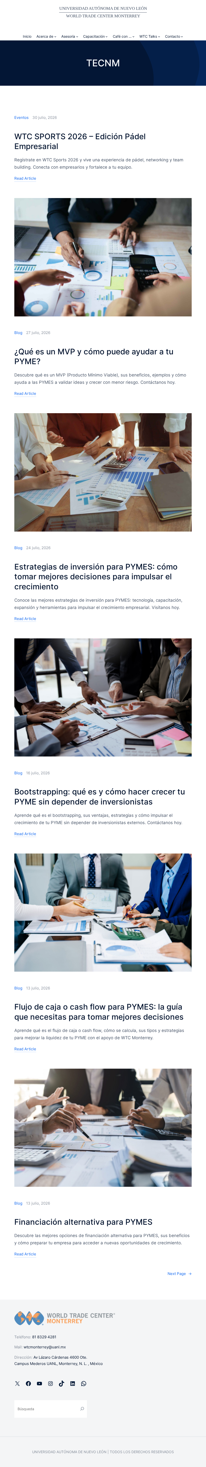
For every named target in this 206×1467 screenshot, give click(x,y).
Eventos (21, 117)
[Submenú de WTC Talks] (159, 36)
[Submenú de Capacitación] (107, 36)
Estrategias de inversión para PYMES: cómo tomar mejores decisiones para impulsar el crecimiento (96, 576)
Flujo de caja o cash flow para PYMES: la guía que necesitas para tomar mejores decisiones (99, 1011)
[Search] (82, 1408)
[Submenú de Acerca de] (55, 36)
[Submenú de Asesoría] (77, 36)
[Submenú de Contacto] (182, 36)
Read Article (25, 179)
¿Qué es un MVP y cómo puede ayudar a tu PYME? (93, 356)
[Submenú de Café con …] (133, 36)
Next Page (180, 1273)
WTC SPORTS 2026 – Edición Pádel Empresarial (80, 141)
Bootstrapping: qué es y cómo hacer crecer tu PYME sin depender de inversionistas (99, 796)
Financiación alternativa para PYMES (83, 1221)
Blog (18, 332)
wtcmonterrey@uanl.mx (45, 1347)
